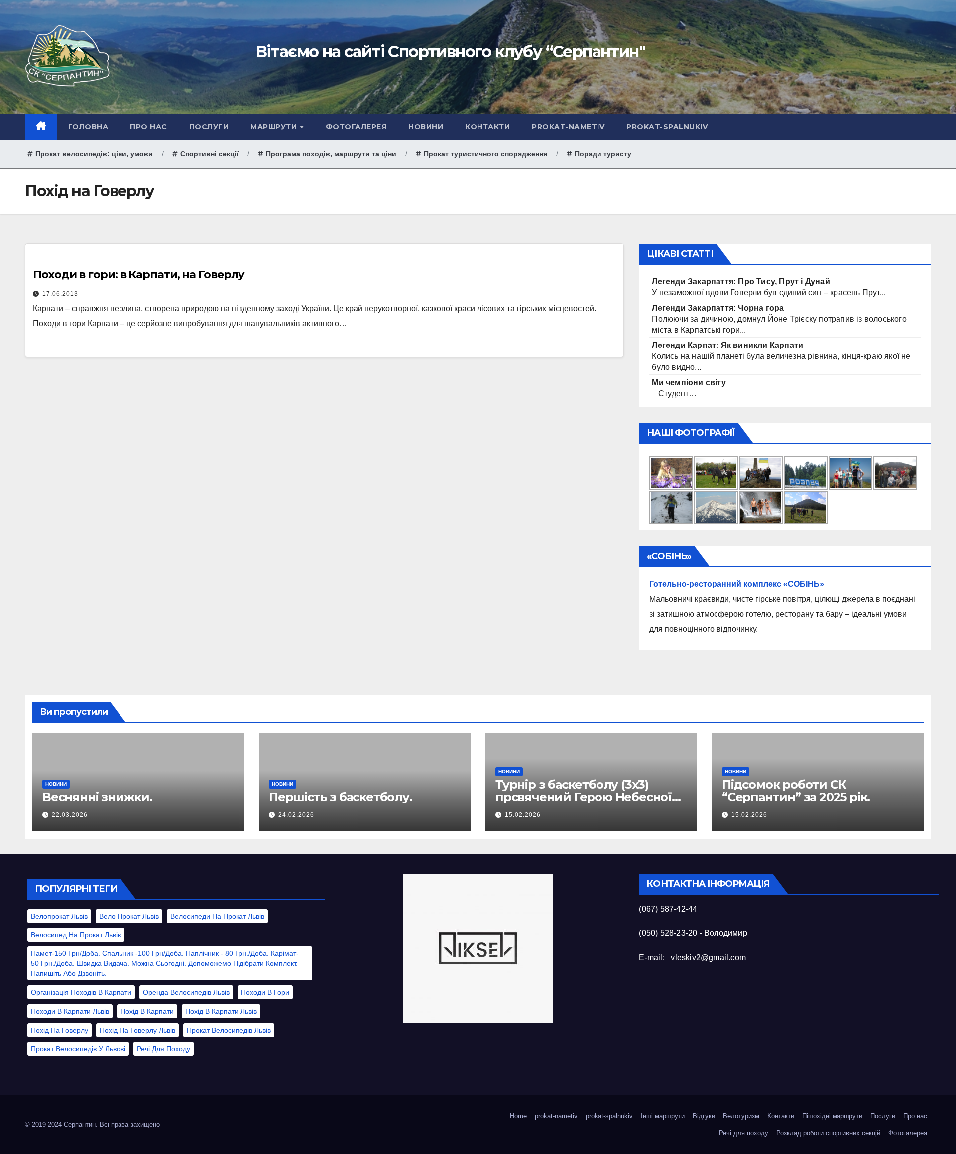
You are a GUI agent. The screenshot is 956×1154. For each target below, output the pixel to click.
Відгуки (704, 1116)
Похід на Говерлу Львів (137, 1030)
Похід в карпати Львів (221, 1011)
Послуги (209, 126)
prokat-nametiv (568, 126)
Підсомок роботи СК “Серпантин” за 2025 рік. (796, 790)
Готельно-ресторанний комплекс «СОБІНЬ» (736, 584)
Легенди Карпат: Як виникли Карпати (727, 345)
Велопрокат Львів (59, 916)
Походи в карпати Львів (70, 1011)
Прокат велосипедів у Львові (78, 1049)
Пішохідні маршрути (832, 1116)
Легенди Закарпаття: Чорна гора (718, 308)
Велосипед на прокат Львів (76, 935)
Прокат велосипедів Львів (229, 1030)
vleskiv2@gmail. (700, 957)
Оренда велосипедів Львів (186, 992)
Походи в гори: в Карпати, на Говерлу (138, 274)
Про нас (148, 126)
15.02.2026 (523, 814)
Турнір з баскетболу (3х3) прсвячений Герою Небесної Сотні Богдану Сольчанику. (583, 796)
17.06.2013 (60, 293)
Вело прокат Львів (129, 916)
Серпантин (80, 1124)
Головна (88, 126)
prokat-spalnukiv (667, 126)
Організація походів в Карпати (81, 992)
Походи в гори (265, 992)
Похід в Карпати (147, 1011)
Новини (425, 126)
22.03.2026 (70, 814)
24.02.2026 (296, 814)
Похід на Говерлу (59, 1030)
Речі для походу (163, 1049)
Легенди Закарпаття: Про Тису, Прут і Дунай (741, 281)
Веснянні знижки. (97, 797)
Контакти (487, 126)
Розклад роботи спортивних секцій (828, 1133)
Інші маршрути (663, 1116)
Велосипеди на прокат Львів (217, 916)
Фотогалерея (356, 126)
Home (518, 1116)
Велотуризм (741, 1116)
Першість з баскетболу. (340, 797)
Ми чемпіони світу (688, 382)
